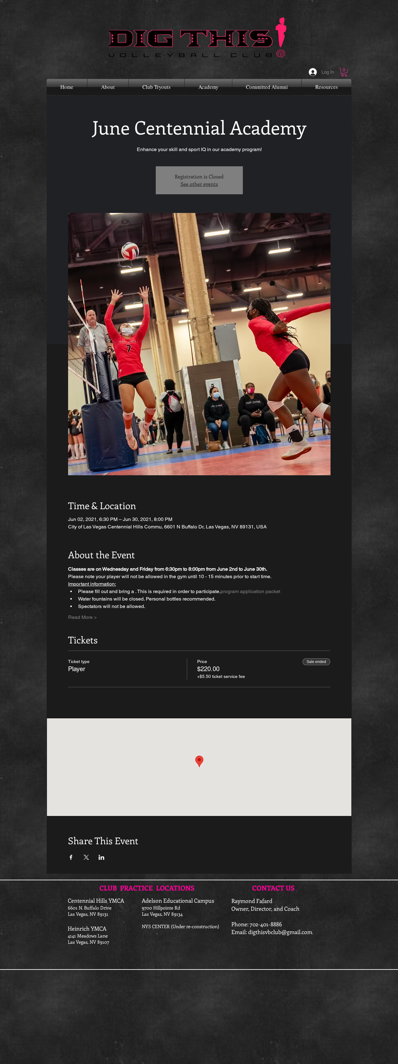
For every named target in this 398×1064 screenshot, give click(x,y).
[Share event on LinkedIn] (101, 857)
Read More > (82, 617)
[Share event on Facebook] (71, 857)
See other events (199, 184)
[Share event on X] (86, 857)
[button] (344, 72)
